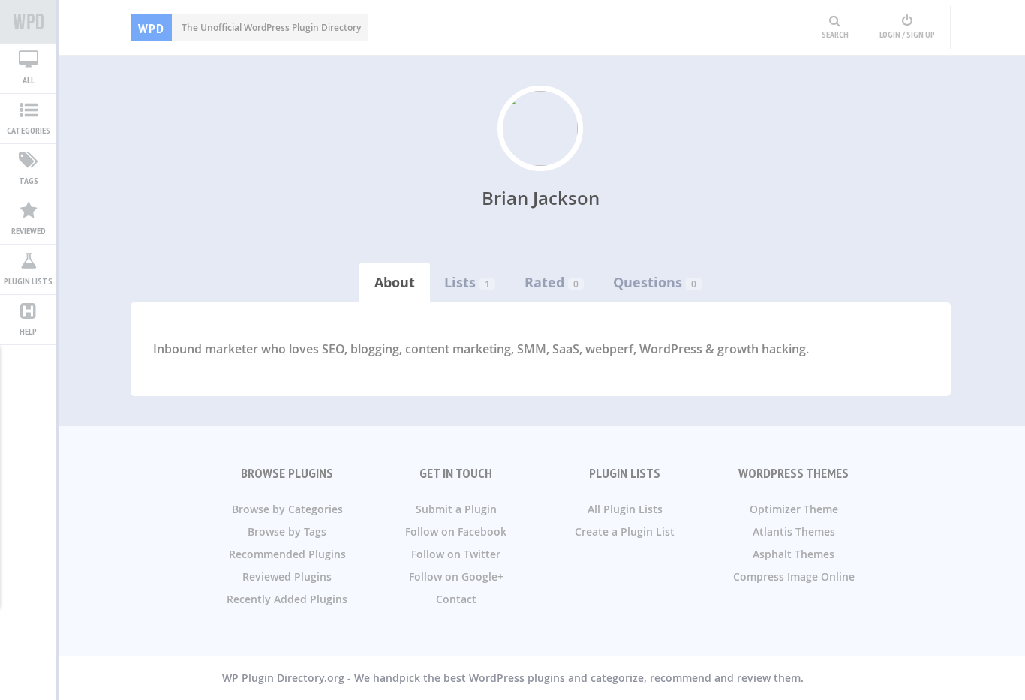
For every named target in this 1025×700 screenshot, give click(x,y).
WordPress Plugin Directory (28, 22)
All (29, 80)
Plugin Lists (28, 281)
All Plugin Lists (625, 509)
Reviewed (28, 230)
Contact (456, 599)
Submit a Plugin (456, 509)
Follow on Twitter (455, 554)
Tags (28, 180)
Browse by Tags (287, 531)
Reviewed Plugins (287, 576)
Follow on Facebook (455, 531)
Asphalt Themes (793, 554)
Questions (647, 282)
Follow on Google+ (456, 576)
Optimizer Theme (794, 509)
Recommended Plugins (287, 554)
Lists (460, 282)
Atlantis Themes (794, 531)
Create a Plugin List (625, 531)
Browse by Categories (287, 509)
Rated (544, 282)
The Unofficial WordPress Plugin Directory (249, 27)
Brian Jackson (541, 198)
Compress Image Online (794, 576)
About (394, 282)
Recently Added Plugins (287, 599)
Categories (28, 130)
